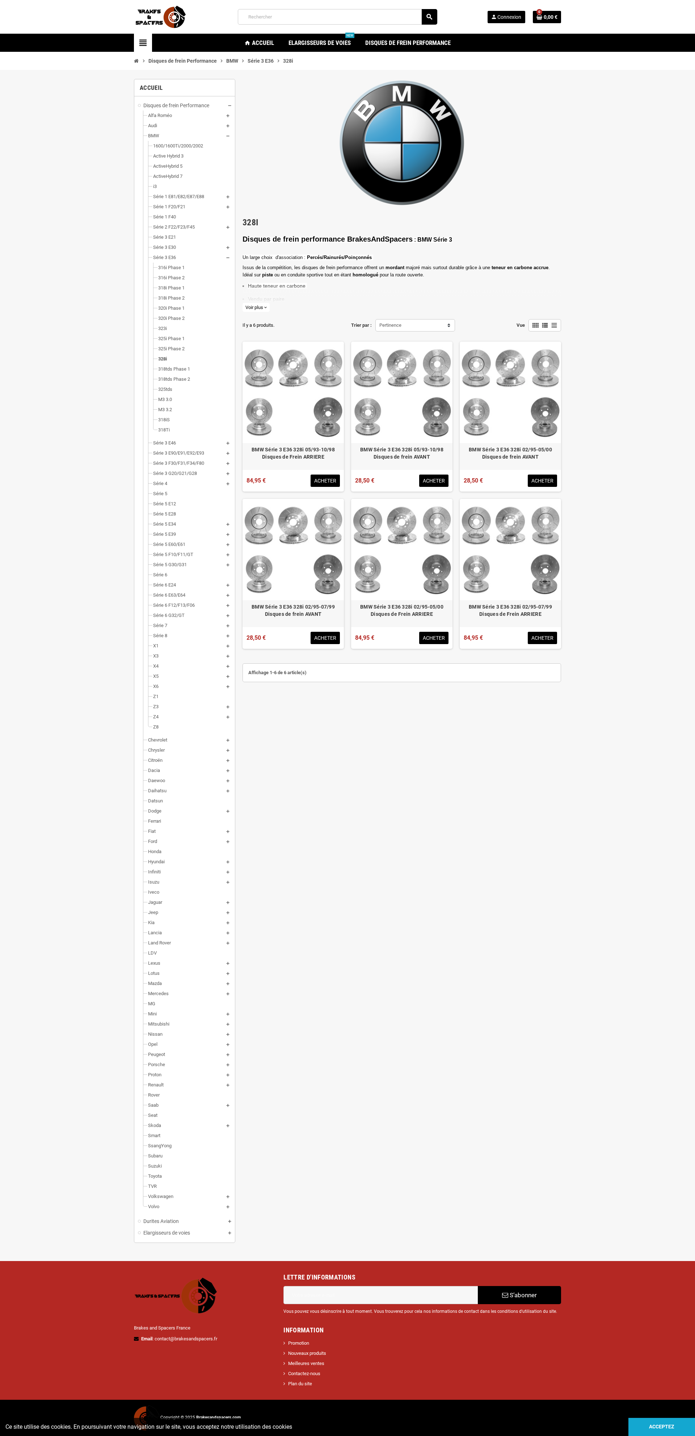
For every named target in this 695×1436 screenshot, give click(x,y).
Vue (521, 325)
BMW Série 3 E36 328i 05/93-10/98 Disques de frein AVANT (401, 453)
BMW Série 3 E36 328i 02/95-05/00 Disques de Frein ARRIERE (401, 610)
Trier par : (361, 325)
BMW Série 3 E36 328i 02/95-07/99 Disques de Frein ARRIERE (510, 610)
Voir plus (256, 307)
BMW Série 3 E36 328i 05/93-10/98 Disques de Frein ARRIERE (293, 453)
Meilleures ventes (306, 1363)
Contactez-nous (304, 1373)
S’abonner (522, 1295)
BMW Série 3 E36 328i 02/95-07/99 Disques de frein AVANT (293, 610)
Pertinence (390, 325)
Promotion (298, 1343)
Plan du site (300, 1383)
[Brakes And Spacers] (161, 16)
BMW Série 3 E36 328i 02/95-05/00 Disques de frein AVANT (510, 453)
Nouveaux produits (307, 1353)
